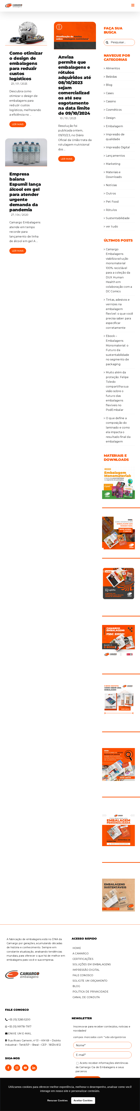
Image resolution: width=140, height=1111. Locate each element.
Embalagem (114, 126)
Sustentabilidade (118, 218)
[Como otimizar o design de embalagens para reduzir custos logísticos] (26, 33)
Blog (109, 84)
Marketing (113, 163)
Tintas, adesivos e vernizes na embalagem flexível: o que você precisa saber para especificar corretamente (119, 313)
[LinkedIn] (34, 1068)
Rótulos (111, 210)
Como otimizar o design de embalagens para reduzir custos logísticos (25, 66)
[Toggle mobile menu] (133, 5)
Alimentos (113, 68)
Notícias (111, 185)
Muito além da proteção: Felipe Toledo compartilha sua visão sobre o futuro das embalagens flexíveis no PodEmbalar (117, 391)
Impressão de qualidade (115, 137)
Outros (111, 193)
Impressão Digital (118, 147)
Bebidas (111, 76)
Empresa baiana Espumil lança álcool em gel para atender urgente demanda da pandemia (25, 191)
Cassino (111, 101)
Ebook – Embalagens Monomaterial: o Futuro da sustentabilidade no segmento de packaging (117, 350)
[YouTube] (25, 1068)
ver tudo (112, 226)
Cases (110, 93)
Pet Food (112, 201)
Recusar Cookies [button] (57, 1100)
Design (110, 118)
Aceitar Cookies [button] (83, 1100)
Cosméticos (114, 109)
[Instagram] (17, 1068)
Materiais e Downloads (114, 175)
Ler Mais (18, 124)
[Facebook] (8, 1068)
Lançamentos (115, 155)
